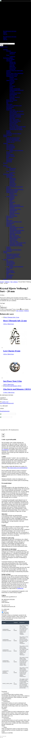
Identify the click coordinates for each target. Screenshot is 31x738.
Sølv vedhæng (10, 144)
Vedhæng (8, 132)
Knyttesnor (12, 86)
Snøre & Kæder (10, 80)
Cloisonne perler (14, 122)
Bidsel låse (12, 66)
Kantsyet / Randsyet (15, 97)
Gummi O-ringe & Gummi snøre (14, 70)
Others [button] (3, 725)
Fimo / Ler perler (14, 125)
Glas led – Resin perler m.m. (13, 140)
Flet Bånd (12, 91)
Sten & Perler (9, 149)
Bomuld (12, 83)
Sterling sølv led (10, 142)
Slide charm (9, 104)
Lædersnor (12, 81)
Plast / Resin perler (14, 119)
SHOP (5, 32)
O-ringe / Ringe (13, 79)
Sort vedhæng (9, 158)
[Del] (3, 736)
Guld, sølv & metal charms (13, 137)
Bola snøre (12, 95)
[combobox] (7, 44)
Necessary (6, 612)
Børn (7, 157)
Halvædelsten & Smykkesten (17, 114)
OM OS (5, 34)
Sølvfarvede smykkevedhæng (13, 133)
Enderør (8, 130)
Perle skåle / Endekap (11, 100)
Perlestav (12, 77)
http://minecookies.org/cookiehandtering (17, 467)
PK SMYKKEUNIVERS (9, 31)
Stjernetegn (9, 108)
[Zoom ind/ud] (0, 736)
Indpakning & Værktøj (12, 74)
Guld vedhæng (10, 154)
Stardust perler (13, 112)
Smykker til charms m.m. (12, 139)
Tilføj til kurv (3, 307)
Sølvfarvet (12, 53)
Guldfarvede (13, 52)
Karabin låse (13, 63)
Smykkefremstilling (8, 58)
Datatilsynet (20, 588)
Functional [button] (4, 691)
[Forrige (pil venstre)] (0, 737)
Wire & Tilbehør (10, 59)
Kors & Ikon (9, 151)
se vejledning (5, 449)
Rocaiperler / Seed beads (16, 128)
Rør (7, 102)
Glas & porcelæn (7, 135)
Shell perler (12, 118)
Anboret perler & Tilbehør (16, 129)
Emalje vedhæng (10, 156)
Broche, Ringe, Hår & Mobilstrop (14, 73)
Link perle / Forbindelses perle (14, 105)
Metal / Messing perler (15, 121)
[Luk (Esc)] (5, 736)
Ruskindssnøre (13, 94)
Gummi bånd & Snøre (15, 93)
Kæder (11, 87)
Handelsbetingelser (5, 411)
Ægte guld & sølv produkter (17, 111)
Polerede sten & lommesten (16, 150)
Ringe (7, 55)
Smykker (5, 49)
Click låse (12, 65)
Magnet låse (13, 62)
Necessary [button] (4, 610)
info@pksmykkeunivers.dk (7, 403)
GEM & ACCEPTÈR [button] (7, 733)
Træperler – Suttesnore (15, 115)
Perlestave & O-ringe (11, 76)
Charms (5, 136)
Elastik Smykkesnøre (15, 88)
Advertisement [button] (5, 717)
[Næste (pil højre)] (2, 737)
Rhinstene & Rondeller (15, 116)
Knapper (5, 163)
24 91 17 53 (5, 401)
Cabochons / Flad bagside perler (18, 126)
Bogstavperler (13, 123)
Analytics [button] (4, 708)
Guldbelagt (12, 56)
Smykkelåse (9, 60)
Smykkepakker (10, 107)
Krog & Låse (13, 67)
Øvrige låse (12, 69)
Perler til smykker (10, 109)
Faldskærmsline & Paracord (16, 90)
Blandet (8, 153)
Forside (2, 281)
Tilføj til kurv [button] (10, 324)
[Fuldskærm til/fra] (2, 736)
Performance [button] (5, 700)
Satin (11, 84)
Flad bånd (12, 98)
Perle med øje (9, 101)
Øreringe (8, 51)
